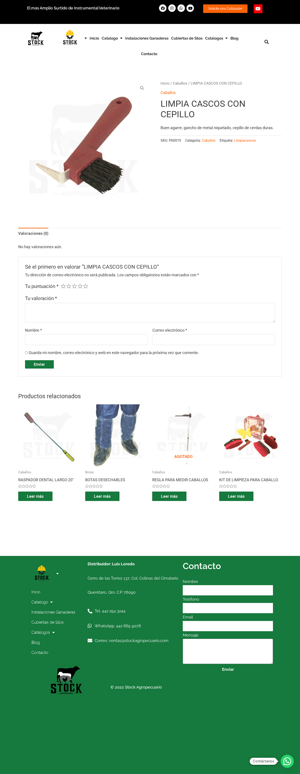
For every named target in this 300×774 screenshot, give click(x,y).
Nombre (33, 330)
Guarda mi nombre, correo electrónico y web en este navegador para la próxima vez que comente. (114, 352)
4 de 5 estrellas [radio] (80, 286)
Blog (234, 38)
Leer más (35, 496)
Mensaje (191, 635)
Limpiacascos (245, 140)
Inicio (94, 38)
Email (188, 617)
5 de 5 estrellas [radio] (85, 286)
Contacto (149, 54)
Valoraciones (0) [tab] (33, 233)
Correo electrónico (169, 330)
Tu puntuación (41, 286)
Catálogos (214, 38)
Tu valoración (41, 298)
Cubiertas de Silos (186, 38)
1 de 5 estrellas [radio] (63, 286)
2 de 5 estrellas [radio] (68, 286)
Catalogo (110, 38)
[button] (266, 42)
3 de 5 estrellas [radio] (74, 286)
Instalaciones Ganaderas (146, 38)
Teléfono (191, 599)
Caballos (180, 83)
